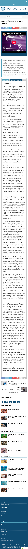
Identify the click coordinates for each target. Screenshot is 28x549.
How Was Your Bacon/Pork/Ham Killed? (16, 489)
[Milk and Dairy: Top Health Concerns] (4, 443)
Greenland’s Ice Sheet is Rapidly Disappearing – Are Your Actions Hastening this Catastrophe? (16, 468)
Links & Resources (5, 504)
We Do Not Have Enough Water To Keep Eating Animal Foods (17, 460)
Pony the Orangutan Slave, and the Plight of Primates (17, 417)
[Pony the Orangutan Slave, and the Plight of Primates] (4, 418)
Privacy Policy (4, 527)
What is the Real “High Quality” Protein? (16, 435)
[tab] (5, 80)
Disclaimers (3, 529)
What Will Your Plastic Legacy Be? (17, 481)
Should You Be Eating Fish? (15, 423)
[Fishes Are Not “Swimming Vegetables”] (4, 476)
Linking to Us (4, 531)
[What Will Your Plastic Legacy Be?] (4, 483)
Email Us (3, 538)
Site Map (3, 502)
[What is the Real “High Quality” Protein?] (4, 436)
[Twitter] (10, 402)
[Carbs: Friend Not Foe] (4, 411)
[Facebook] (3, 402)
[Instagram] (14, 402)
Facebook (3, 511)
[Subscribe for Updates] (14, 4)
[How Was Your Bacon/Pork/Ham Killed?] (4, 490)
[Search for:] (14, 16)
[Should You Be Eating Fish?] (4, 425)
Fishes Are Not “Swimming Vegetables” (15, 475)
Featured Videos (6, 406)
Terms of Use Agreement (6, 524)
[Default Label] (6, 402)
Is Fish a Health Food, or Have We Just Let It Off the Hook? (16, 449)
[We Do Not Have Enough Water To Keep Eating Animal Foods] (4, 461)
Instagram (3, 518)
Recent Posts (5, 456)
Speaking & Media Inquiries (7, 540)
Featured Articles (7, 431)
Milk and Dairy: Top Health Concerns (15, 442)
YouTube (3, 513)
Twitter (2, 515)
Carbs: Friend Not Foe (13, 409)
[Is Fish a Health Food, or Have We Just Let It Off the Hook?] (4, 450)
